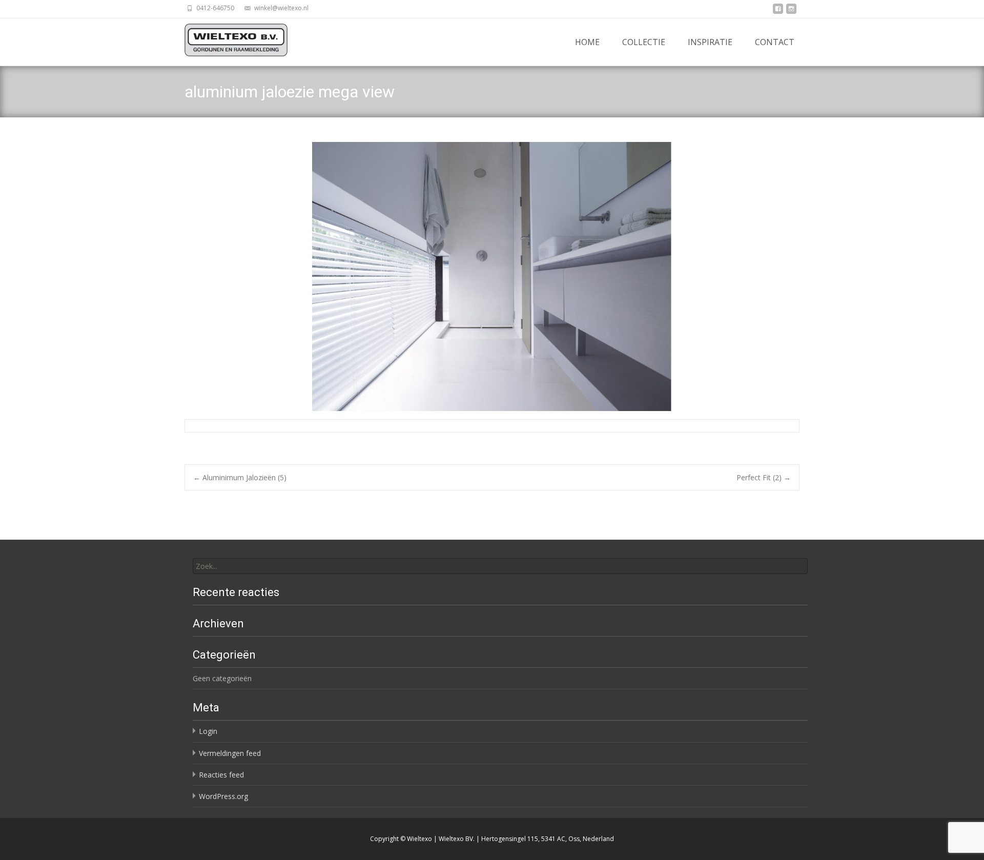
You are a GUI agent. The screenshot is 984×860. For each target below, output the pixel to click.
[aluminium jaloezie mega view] (491, 276)
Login (208, 731)
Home (587, 42)
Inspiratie (710, 42)
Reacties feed (221, 775)
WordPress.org (223, 796)
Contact (774, 42)
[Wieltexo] (228, 40)
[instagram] (791, 11)
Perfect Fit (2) (763, 477)
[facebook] (778, 11)
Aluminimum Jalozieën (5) (239, 477)
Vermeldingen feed (230, 753)
